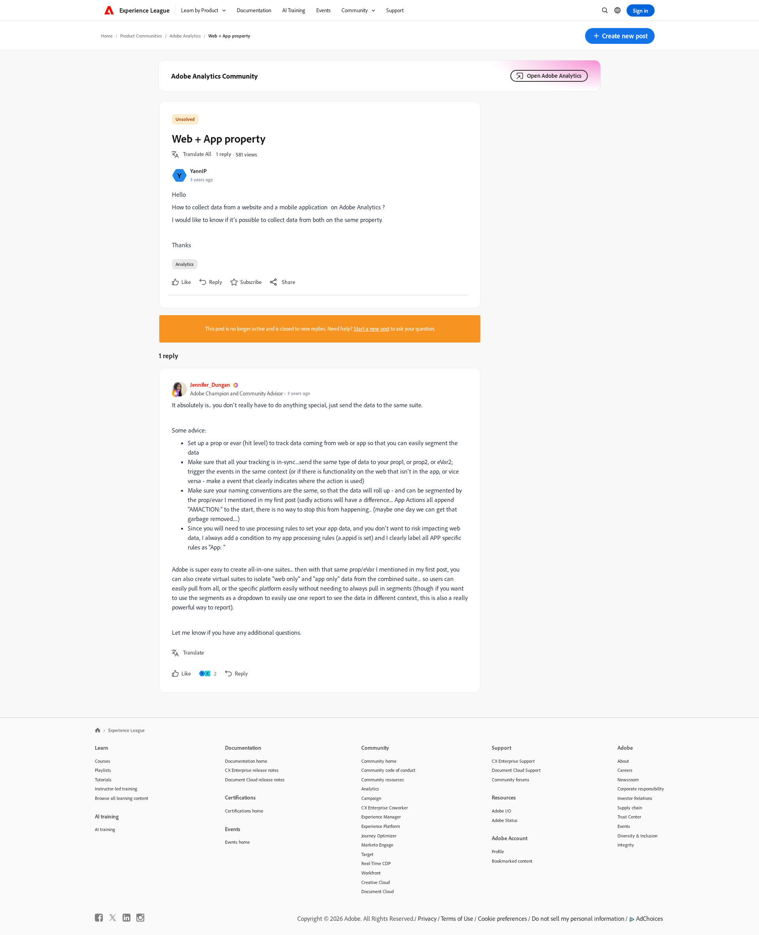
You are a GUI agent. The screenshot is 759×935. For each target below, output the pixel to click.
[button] (620, 36)
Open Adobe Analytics (554, 75)
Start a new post (371, 328)
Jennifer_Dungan (210, 384)
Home (107, 36)
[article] (318, 530)
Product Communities (141, 36)
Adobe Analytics (185, 36)
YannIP (198, 170)
